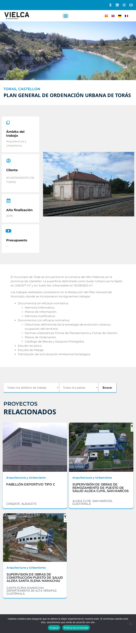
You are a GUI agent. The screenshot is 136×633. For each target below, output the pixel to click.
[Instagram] (124, 5)
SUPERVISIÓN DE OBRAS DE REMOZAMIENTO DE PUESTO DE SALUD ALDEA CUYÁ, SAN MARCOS (100, 487)
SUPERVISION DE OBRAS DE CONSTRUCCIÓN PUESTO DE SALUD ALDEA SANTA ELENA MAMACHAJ (35, 577)
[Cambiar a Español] (106, 15)
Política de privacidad (76, 627)
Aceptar (54, 627)
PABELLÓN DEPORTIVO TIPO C (30, 484)
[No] (130, 623)
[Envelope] (131, 5)
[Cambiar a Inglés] (113, 15)
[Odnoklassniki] (110, 5)
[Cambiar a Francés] (126, 15)
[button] (65, 15)
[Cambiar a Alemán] (119, 15)
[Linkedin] (117, 5)
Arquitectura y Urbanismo (26, 477)
